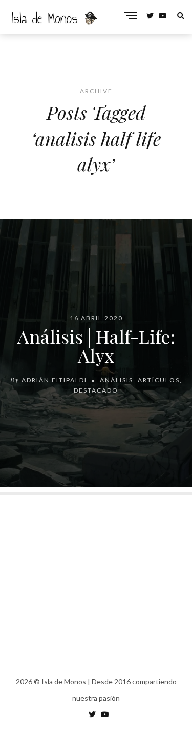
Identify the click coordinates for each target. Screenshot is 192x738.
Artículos (159, 380)
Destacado (96, 390)
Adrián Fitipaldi (54, 380)
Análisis (116, 380)
